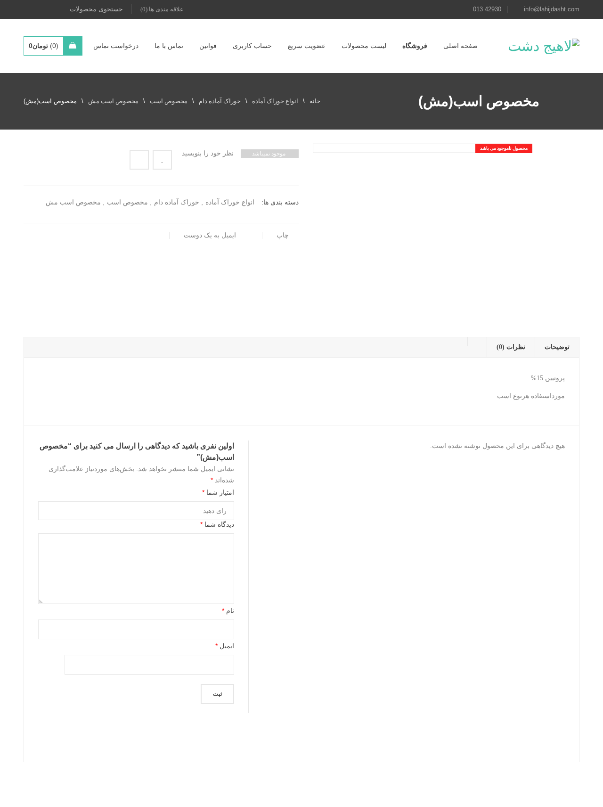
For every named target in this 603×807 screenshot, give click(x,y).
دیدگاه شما (217, 524)
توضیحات (557, 347)
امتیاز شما (218, 492)
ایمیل (224, 646)
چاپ (283, 235)
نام (228, 610)
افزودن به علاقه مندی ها (162, 160)
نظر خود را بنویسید (208, 153)
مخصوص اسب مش (113, 101)
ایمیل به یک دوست (211, 235)
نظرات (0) (511, 347)
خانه (315, 101)
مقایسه (139, 160)
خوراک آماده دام (220, 101)
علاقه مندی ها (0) (162, 9)
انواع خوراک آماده (275, 101)
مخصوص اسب (168, 101)
